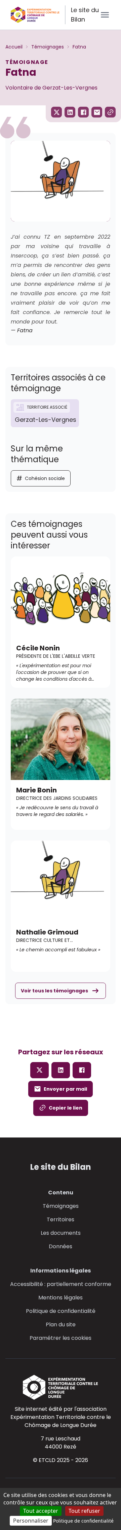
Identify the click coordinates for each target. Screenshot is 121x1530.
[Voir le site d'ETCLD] (60, 1387)
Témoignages (47, 46)
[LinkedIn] (60, 1070)
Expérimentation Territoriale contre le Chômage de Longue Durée (60, 1421)
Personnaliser (30, 1520)
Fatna (79, 46)
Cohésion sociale (40, 478)
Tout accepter (40, 1511)
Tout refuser (84, 1511)
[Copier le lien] (110, 112)
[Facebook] (82, 1070)
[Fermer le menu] (104, 14)
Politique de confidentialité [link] (83, 1521)
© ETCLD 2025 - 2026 (60, 1460)
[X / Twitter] (39, 1070)
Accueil (14, 46)
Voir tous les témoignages (54, 990)
